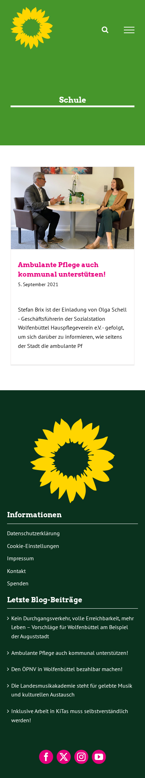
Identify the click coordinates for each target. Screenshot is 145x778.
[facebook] (46, 757)
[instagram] (81, 757)
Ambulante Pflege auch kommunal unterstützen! (72, 208)
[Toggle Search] (105, 29)
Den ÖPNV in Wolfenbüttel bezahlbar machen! (66, 669)
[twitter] (64, 757)
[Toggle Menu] (129, 30)
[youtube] (99, 757)
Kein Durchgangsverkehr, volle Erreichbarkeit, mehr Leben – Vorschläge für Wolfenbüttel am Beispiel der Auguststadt (72, 627)
